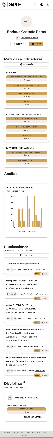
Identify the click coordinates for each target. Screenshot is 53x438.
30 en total (19, 191)
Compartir (19, 44)
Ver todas (26, 255)
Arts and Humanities (26, 397)
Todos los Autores (34, 417)
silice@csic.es (26, 435)
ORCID (36, 43)
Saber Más (26, 64)
